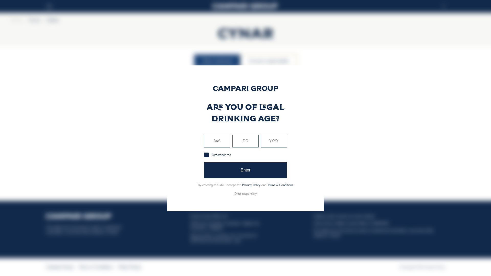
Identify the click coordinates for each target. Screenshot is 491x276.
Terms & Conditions (280, 185)
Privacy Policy (251, 185)
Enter (246, 170)
